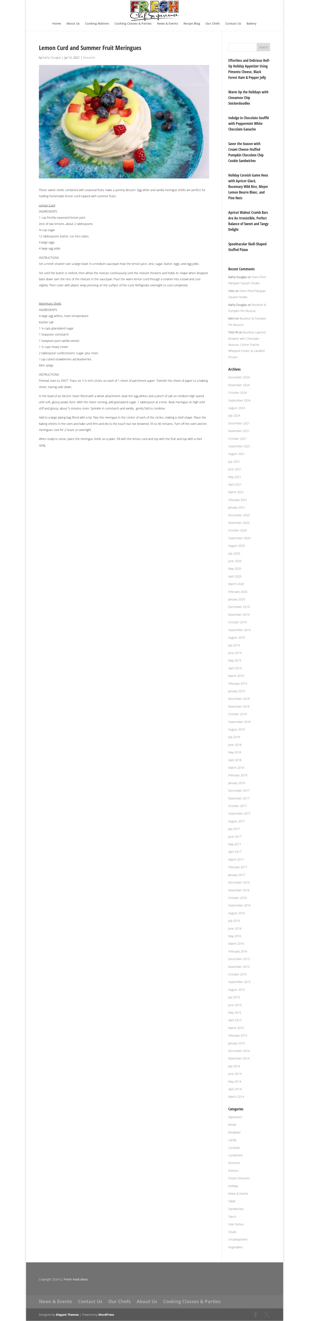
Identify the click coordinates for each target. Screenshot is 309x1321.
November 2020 (239, 523)
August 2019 (236, 637)
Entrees (233, 1171)
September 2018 (239, 722)
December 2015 (239, 959)
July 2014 (234, 1066)
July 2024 (234, 415)
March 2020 (236, 584)
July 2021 (234, 462)
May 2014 (234, 1081)
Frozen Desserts (239, 1178)
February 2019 (237, 684)
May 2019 (234, 660)
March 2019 (236, 676)
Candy (232, 1140)
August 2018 (236, 729)
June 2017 (235, 837)
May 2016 (234, 936)
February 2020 (237, 592)
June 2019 (235, 653)
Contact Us (233, 23)
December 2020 (239, 515)
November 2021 (239, 431)
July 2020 (234, 553)
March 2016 (236, 944)
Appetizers (235, 1117)
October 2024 (237, 393)
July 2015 (234, 997)
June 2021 (235, 469)
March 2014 (236, 1097)
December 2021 (239, 423)
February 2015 (237, 1035)
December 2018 (239, 699)
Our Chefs (213, 23)
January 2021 (236, 507)
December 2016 (239, 882)
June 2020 (235, 561)
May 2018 (234, 752)
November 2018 (239, 706)
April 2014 (235, 1089)
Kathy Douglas (52, 57)
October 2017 (237, 806)
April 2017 (235, 852)
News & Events (167, 23)
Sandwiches (236, 1209)
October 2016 (237, 898)
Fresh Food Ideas (76, 1279)
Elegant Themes (67, 1315)
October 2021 (237, 439)
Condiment (235, 1155)
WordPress (106, 1315)
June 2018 (235, 745)
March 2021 (236, 492)
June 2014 (235, 1074)
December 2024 (239, 377)
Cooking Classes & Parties (133, 23)
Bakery (251, 23)
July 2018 (234, 737)
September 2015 (239, 982)
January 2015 (236, 1043)
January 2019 (236, 691)
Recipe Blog (192, 23)
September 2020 (239, 538)
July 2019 (234, 645)
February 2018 (237, 775)
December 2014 (239, 1051)
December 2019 (239, 607)
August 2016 (236, 913)
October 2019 (237, 622)
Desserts (89, 57)
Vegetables (235, 1247)
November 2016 (239, 890)
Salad (231, 1201)
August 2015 (236, 990)
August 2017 (236, 821)
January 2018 (236, 783)
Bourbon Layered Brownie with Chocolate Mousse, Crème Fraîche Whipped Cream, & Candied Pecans (246, 344)
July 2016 (234, 921)
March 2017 (236, 859)
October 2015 (237, 974)
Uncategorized (237, 1239)
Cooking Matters (97, 23)
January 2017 (236, 875)
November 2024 (239, 385)
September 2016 (239, 905)
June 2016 (235, 928)
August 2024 (236, 408)
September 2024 (239, 400)
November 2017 (239, 798)
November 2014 (239, 1058)
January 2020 (236, 599)
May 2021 (234, 477)
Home (56, 23)
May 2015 (234, 1013)
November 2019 (239, 615)
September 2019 (239, 630)
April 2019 (235, 668)
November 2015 (239, 967)
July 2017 (234, 829)
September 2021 (239, 446)
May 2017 (234, 844)
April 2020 (235, 576)
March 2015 (236, 1028)
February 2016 (237, 951)
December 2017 (239, 791)
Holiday (233, 1186)
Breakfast (234, 1132)
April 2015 (235, 1020)
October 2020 (237, 530)
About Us (73, 23)
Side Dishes (236, 1224)
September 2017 (239, 813)
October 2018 (237, 714)
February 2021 (237, 500)
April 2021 (235, 484)
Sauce (232, 1216)
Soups (232, 1232)
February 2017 (237, 867)
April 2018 (235, 760)
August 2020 (236, 546)
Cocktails (234, 1148)
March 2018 (236, 768)
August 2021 (236, 454)
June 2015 (235, 1005)
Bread (232, 1125)
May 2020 (234, 569)
